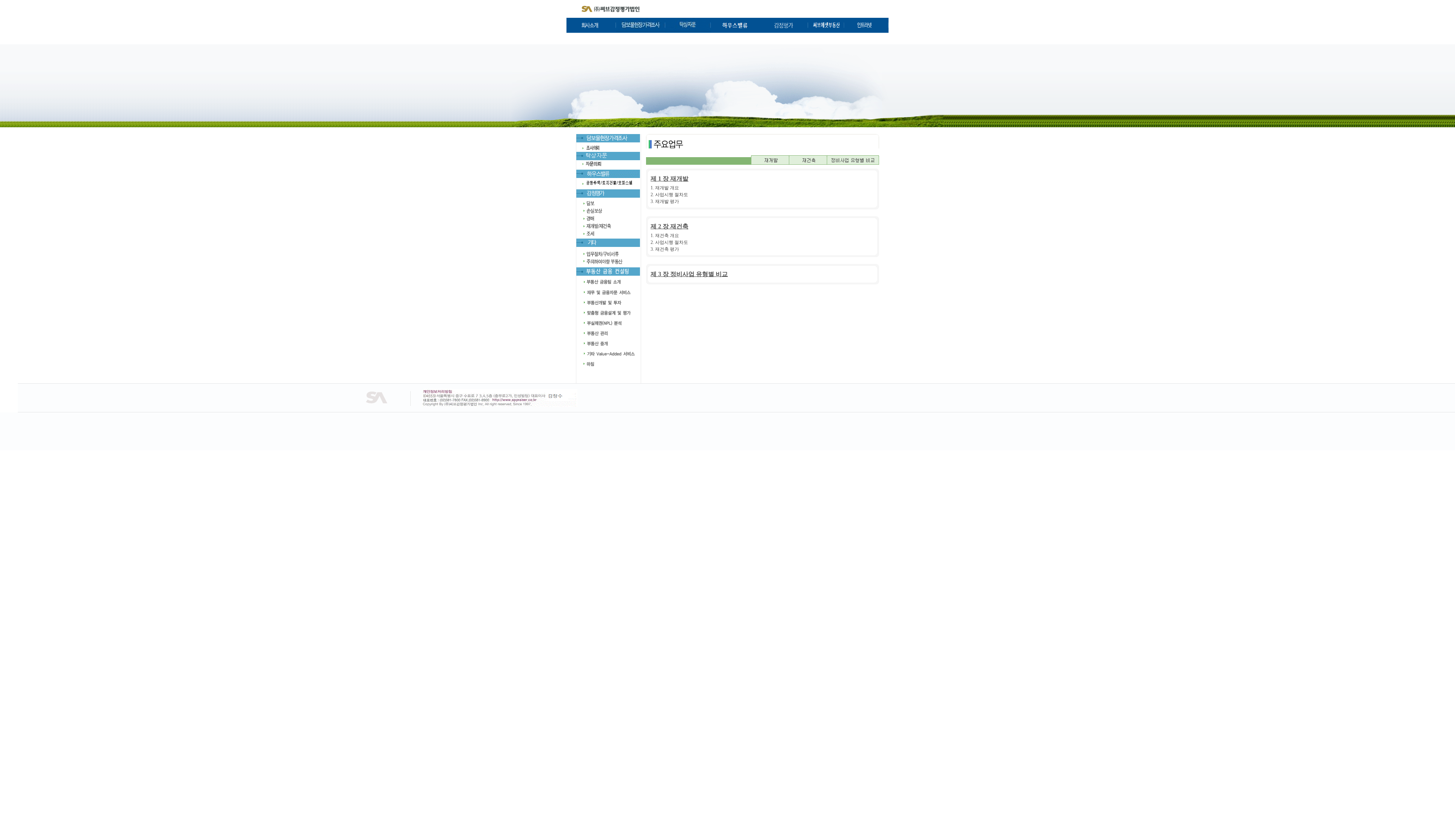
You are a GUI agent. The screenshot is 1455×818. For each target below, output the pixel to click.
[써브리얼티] (826, 31)
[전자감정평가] (608, 176)
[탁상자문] (688, 31)
